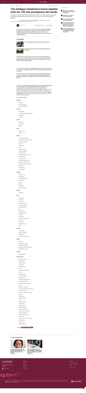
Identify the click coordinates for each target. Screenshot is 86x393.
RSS (70, 365)
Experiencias (25, 367)
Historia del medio (73, 367)
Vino (22, 327)
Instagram (3, 368)
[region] (43, 391)
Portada (24, 362)
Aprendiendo (25, 365)
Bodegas (30, 327)
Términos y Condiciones (74, 362)
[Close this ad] (85, 387)
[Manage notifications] (83, 388)
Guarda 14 (12, 5)
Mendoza (26, 327)
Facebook (5, 368)
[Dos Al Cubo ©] (76, 382)
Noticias (17, 5)
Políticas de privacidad (74, 364)
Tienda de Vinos (26, 368)
